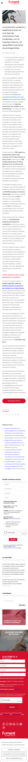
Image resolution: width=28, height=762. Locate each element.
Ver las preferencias (14, 758)
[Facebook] (3, 414)
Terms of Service (13, 548)
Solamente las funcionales (14, 754)
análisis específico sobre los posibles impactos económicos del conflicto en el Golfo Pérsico (13, 286)
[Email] (18, 414)
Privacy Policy (6, 714)
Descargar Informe (14, 401)
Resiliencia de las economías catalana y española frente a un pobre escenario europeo (14, 443)
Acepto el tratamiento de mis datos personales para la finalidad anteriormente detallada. (13, 524)
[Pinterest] (9, 414)
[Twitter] (6, 414)
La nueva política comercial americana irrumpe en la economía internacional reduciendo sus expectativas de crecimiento (14, 454)
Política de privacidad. (15, 518)
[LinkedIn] (15, 414)
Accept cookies (14, 749)
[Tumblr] (12, 414)
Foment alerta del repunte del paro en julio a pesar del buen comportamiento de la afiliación (13, 581)
